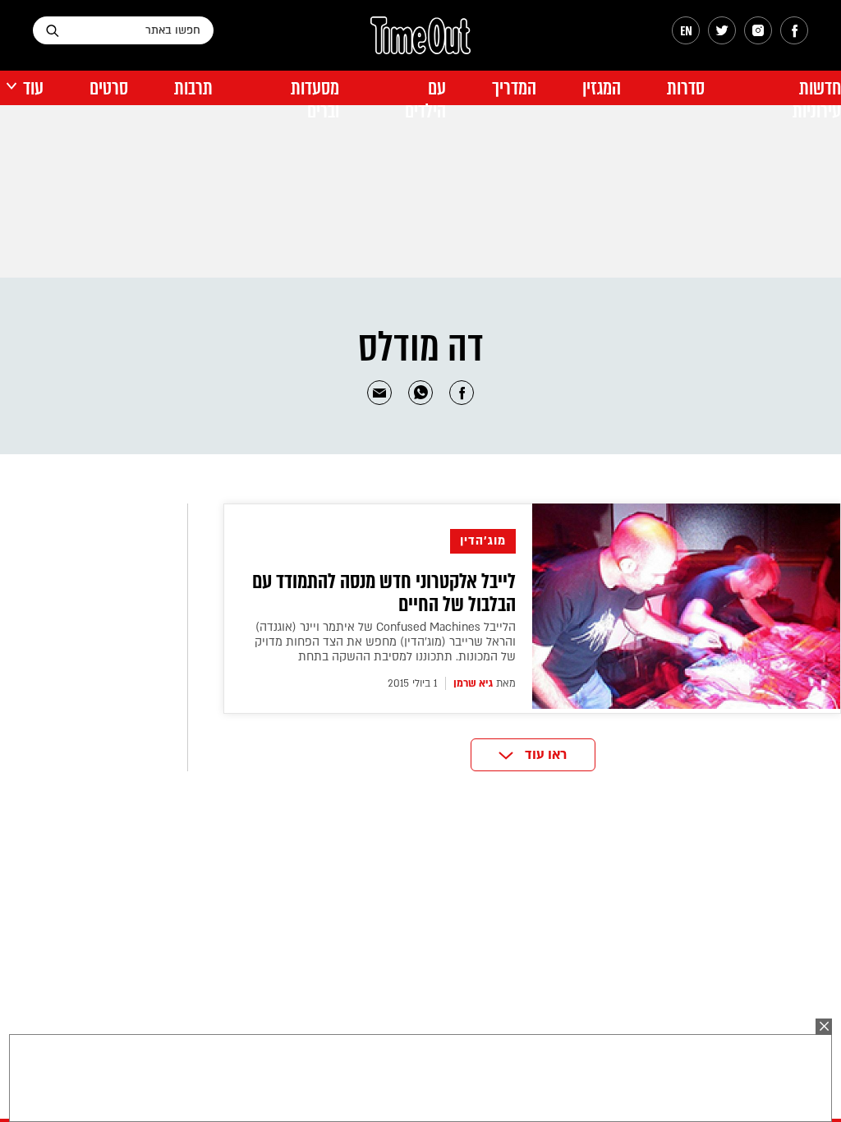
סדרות (686, 88)
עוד (33, 88)
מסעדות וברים (315, 100)
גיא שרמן (473, 683)
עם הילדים (425, 100)
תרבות (193, 88)
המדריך (514, 88)
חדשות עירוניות (817, 100)
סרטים (109, 88)
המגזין (601, 88)
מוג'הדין (483, 541)
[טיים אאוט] (420, 43)
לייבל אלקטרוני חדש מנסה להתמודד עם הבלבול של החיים (384, 593)
